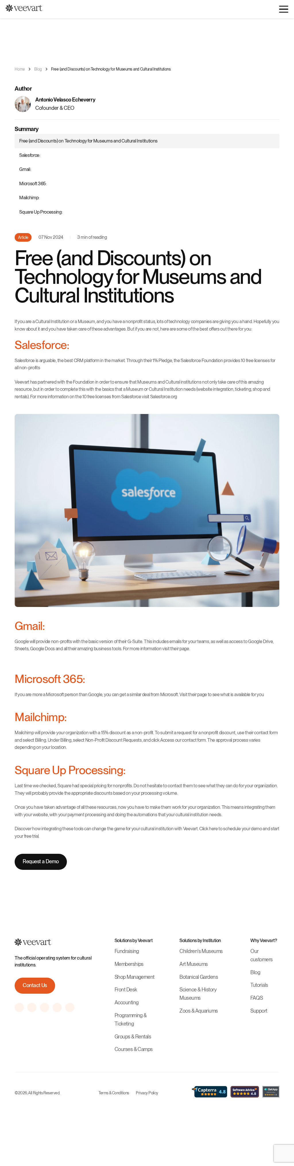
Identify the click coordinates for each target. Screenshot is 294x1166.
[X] (57, 1007)
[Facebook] (31, 1007)
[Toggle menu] (283, 9)
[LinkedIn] (69, 1007)
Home (20, 69)
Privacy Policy (147, 1093)
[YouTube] (44, 1007)
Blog (38, 69)
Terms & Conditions (113, 1093)
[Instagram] (19, 1007)
